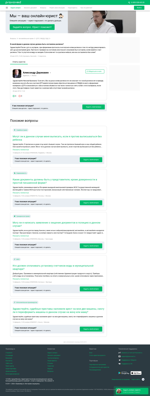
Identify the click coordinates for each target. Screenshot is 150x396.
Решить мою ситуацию (57, 8)
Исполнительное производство (26, 302)
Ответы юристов (19, 62)
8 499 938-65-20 (137, 2)
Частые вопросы (53, 358)
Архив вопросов (11, 371)
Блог (90, 353)
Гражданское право (23, 216)
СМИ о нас (9, 363)
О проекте (9, 353)
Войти (139, 8)
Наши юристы (72, 8)
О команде (9, 355)
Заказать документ (30, 8)
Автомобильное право (26, 38)
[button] (132, 391)
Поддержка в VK (126, 364)
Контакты (9, 360)
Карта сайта (136, 379)
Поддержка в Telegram (128, 360)
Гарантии (50, 366)
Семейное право (21, 130)
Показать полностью (21, 150)
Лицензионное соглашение (121, 379)
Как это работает (86, 8)
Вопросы (43, 8)
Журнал (50, 368)
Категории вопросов (12, 374)
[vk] (143, 379)
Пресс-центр (10, 366)
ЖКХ (17, 259)
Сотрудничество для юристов (99, 367)
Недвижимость (21, 173)
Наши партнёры (11, 368)
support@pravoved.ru (128, 356)
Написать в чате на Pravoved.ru (131, 353)
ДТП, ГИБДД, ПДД (42, 38)
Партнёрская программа (97, 364)
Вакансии (9, 358)
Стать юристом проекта (97, 355)
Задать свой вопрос (93, 107)
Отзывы (50, 363)
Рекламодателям (95, 370)
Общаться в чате (94, 71)
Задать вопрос (16, 8)
